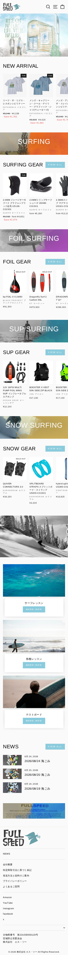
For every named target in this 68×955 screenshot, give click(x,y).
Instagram (8, 908)
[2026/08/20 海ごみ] (12, 774)
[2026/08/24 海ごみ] (12, 760)
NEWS (6, 853)
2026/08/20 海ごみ (37, 774)
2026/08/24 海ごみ (37, 761)
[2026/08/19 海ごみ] (12, 787)
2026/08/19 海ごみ (37, 788)
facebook (8, 913)
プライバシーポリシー (15, 881)
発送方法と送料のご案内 (16, 875)
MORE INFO (34, 609)
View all (55, 164)
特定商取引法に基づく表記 (17, 870)
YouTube (8, 903)
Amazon (7, 897)
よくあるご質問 (11, 886)
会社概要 (8, 864)
